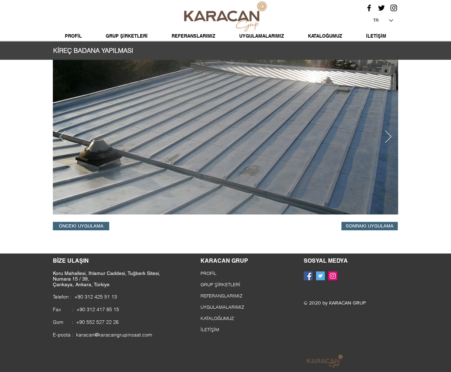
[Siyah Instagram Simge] (393, 8)
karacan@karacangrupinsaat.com (114, 335)
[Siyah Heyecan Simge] (381, 8)
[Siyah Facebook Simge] (369, 8)
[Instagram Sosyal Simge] (332, 275)
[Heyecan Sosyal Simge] (320, 275)
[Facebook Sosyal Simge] (308, 275)
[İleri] (388, 137)
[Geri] (63, 137)
